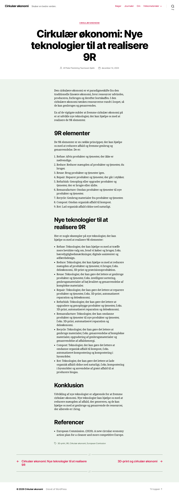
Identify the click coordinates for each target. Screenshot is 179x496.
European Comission (96, 443)
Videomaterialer (151, 6)
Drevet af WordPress (56, 489)
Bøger (118, 6)
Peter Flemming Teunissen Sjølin (80, 68)
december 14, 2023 (110, 68)
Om (138, 6)
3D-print (61, 443)
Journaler (129, 6)
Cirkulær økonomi (17, 6)
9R (67, 443)
